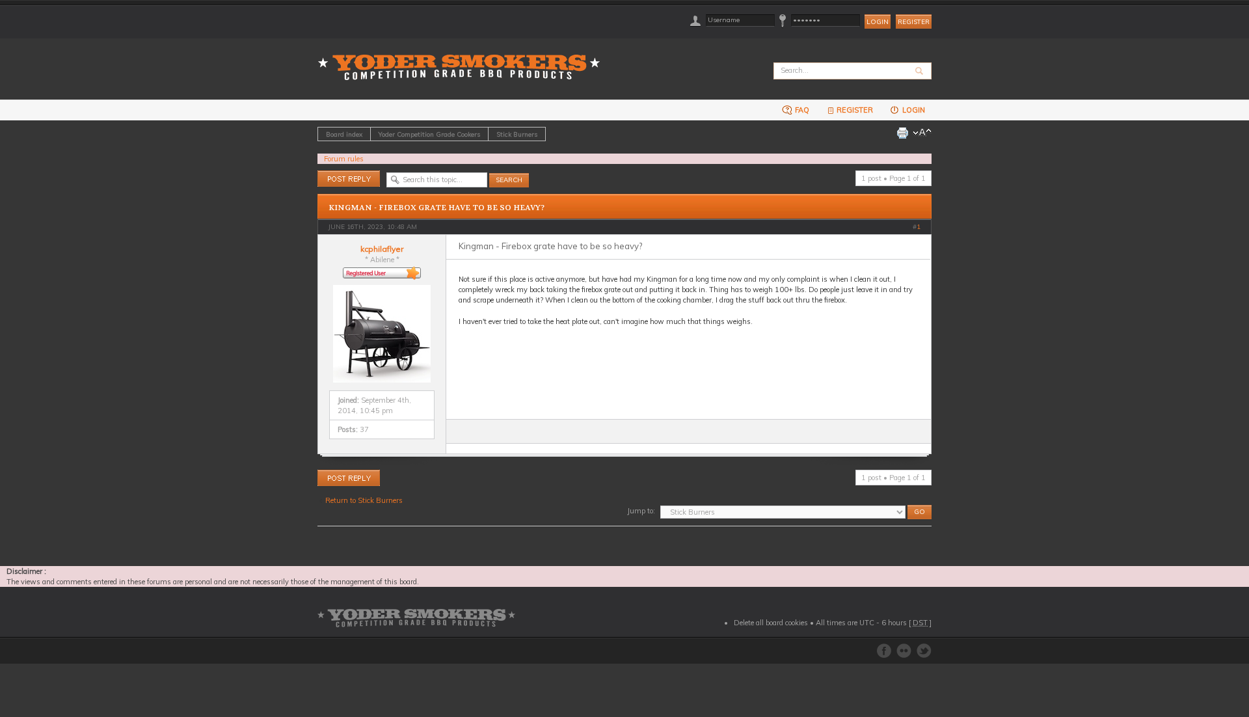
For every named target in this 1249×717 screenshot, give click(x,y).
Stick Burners (516, 134)
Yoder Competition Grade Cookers (429, 134)
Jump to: (641, 510)
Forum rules (344, 158)
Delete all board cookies (771, 622)
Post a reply (336, 175)
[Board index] (463, 59)
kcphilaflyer (381, 249)
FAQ (801, 110)
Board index (344, 134)
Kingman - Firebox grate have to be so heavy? (436, 207)
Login (912, 110)
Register (914, 22)
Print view (902, 133)
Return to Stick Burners (364, 500)
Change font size (922, 133)
